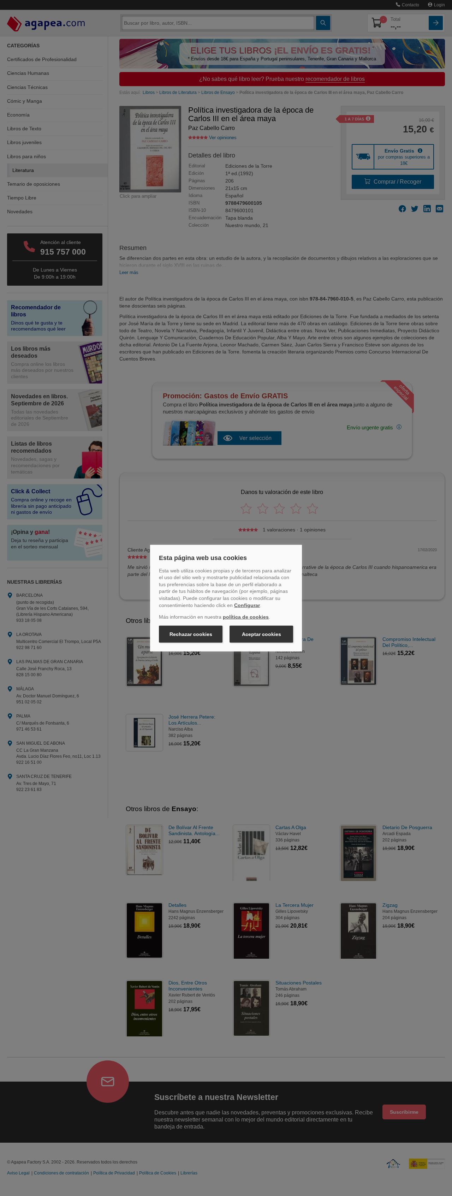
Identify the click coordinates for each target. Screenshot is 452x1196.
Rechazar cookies (191, 634)
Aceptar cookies (261, 634)
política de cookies (246, 617)
